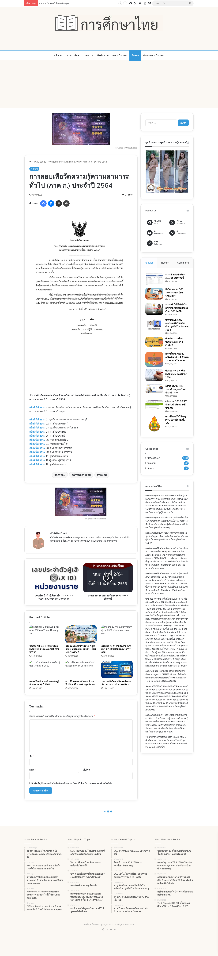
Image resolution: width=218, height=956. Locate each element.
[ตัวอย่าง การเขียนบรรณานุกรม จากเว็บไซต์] (154, 342)
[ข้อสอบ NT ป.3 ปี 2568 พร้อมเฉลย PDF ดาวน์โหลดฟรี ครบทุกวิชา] (45, 634)
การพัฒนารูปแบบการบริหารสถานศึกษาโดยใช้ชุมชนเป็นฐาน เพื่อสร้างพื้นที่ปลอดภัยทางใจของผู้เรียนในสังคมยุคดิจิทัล (166, 536)
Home (34, 161)
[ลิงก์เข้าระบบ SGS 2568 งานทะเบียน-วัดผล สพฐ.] (154, 294)
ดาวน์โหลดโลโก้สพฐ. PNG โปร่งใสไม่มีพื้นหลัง (175, 420)
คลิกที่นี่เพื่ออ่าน (37, 407)
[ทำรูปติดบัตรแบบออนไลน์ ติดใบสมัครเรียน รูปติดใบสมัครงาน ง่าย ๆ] (154, 324)
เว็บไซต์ (86, 769)
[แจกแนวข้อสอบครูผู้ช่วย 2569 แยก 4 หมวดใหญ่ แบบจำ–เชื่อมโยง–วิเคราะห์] (81, 634)
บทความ (89, 55)
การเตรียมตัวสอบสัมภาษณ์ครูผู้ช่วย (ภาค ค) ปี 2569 (44, 683)
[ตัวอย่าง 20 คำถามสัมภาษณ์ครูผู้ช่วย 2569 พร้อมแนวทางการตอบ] (117, 634)
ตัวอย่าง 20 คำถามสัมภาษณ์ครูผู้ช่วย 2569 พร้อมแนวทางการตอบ (116, 649)
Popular (148, 262)
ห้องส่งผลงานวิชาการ (153, 55)
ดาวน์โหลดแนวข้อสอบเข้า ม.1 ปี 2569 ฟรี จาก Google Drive (80, 683)
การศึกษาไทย (58, 533)
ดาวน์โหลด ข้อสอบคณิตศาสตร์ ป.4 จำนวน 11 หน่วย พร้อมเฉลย (177, 357)
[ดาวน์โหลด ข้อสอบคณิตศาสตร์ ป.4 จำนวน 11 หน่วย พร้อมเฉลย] (154, 359)
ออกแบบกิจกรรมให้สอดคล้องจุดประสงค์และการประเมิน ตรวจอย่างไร (70, 3)
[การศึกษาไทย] (109, 23)
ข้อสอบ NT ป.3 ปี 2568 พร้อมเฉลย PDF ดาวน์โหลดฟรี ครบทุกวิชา (44, 649)
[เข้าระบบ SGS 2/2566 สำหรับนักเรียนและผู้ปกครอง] (154, 405)
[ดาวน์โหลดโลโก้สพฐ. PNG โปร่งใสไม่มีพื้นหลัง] (154, 423)
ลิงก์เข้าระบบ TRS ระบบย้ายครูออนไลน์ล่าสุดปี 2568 (175, 389)
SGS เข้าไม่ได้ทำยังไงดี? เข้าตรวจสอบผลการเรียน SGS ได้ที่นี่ (176, 308)
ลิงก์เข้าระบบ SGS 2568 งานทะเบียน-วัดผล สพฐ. (174, 292)
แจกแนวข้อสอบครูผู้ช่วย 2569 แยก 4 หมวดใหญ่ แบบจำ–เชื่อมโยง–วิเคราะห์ (80, 649)
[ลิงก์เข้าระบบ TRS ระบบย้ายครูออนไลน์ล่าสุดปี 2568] (154, 388)
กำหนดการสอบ (82, 474)
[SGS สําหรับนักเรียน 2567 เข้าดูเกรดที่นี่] (154, 279)
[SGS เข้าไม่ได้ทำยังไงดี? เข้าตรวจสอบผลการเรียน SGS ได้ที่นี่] (154, 309)
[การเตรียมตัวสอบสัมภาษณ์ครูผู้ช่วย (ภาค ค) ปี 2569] (45, 669)
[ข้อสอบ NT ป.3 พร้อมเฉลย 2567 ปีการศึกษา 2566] (154, 375)
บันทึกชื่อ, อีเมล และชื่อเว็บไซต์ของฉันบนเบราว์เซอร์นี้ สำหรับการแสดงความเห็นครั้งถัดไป (72, 783)
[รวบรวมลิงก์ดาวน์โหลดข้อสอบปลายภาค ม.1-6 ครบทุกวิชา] (117, 669)
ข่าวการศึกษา (73, 55)
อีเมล (32, 769)
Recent (165, 262)
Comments (183, 262)
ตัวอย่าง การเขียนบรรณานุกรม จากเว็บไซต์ (174, 342)
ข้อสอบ (135, 55)
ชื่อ (31, 756)
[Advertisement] (109, 84)
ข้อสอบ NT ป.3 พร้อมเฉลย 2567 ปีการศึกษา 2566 (176, 374)
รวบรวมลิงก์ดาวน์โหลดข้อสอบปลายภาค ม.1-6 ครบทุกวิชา (116, 683)
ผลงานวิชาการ (120, 55)
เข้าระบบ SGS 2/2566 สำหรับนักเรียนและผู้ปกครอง (176, 404)
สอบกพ (103, 474)
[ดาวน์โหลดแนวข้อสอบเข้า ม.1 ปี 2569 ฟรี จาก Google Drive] (81, 669)
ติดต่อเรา (101, 55)
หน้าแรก (58, 55)
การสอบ (60, 474)
